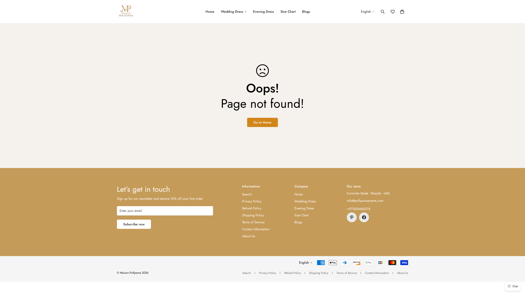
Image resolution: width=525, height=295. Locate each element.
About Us (248, 236)
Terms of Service (253, 222)
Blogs (306, 11)
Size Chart (288, 11)
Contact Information (255, 229)
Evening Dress (263, 11)
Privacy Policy (251, 201)
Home (209, 11)
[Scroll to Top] (517, 272)
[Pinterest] (352, 217)
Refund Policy (251, 208)
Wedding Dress (232, 11)
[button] (402, 11)
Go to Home (262, 122)
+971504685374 (358, 208)
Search (247, 194)
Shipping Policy (253, 215)
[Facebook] (364, 217)
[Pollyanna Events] (126, 11)
